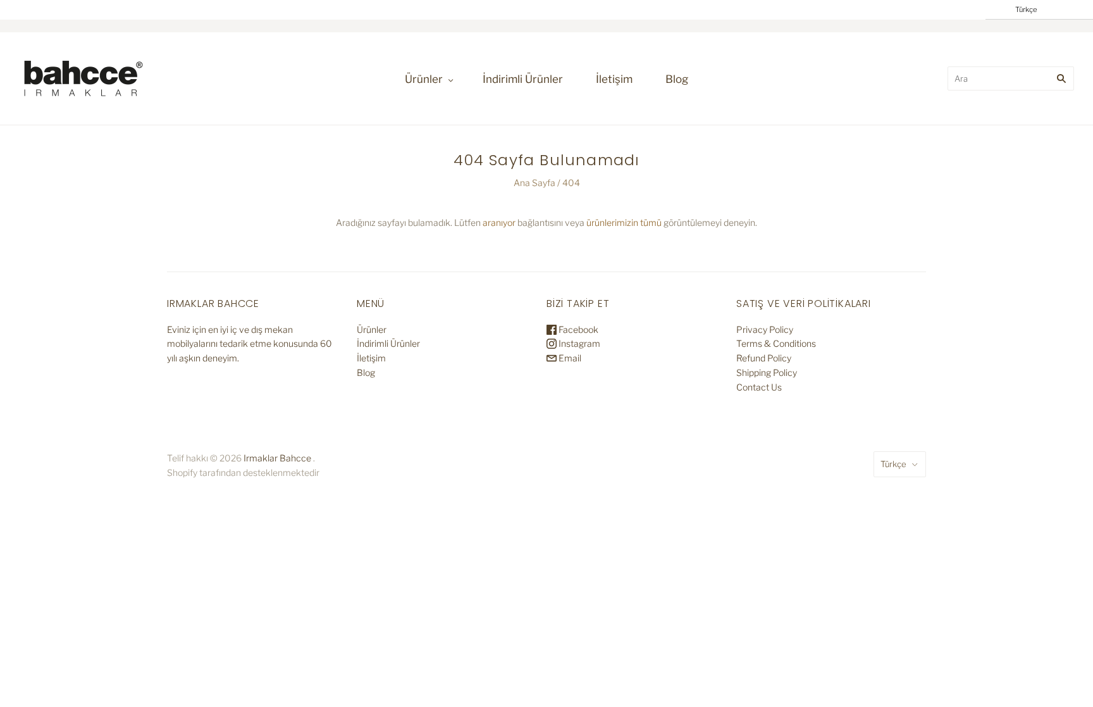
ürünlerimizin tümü (624, 222)
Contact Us (759, 387)
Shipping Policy (766, 372)
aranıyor (499, 222)
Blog (676, 79)
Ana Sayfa (534, 182)
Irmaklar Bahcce (277, 458)
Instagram (578, 343)
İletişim (614, 79)
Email (569, 358)
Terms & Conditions (776, 343)
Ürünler (424, 79)
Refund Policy (763, 358)
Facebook (577, 329)
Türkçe (893, 464)
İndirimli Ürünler (523, 79)
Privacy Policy (764, 329)
